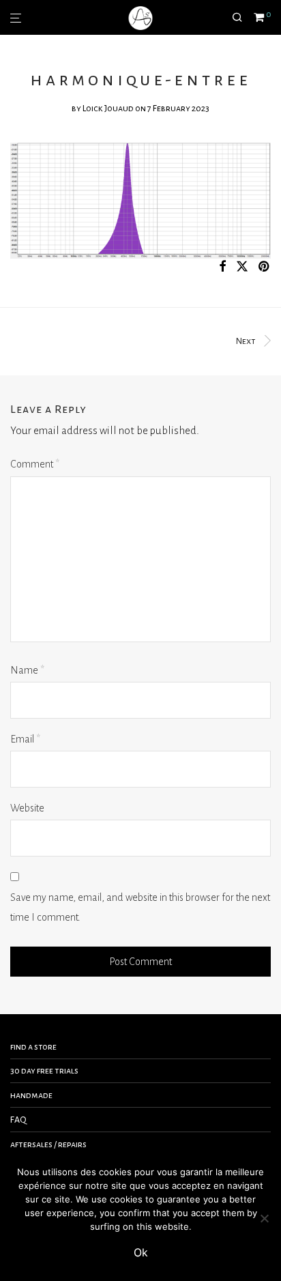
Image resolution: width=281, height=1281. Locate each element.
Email (25, 739)
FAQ (18, 1120)
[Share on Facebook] (222, 267)
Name (27, 670)
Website (27, 808)
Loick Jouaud (108, 108)
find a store (33, 1047)
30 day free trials (44, 1071)
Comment (34, 464)
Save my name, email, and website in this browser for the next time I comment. (140, 907)
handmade (31, 1095)
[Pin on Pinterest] (264, 267)
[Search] (243, 18)
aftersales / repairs (48, 1144)
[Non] (264, 1218)
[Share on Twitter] (242, 267)
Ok (141, 1252)
